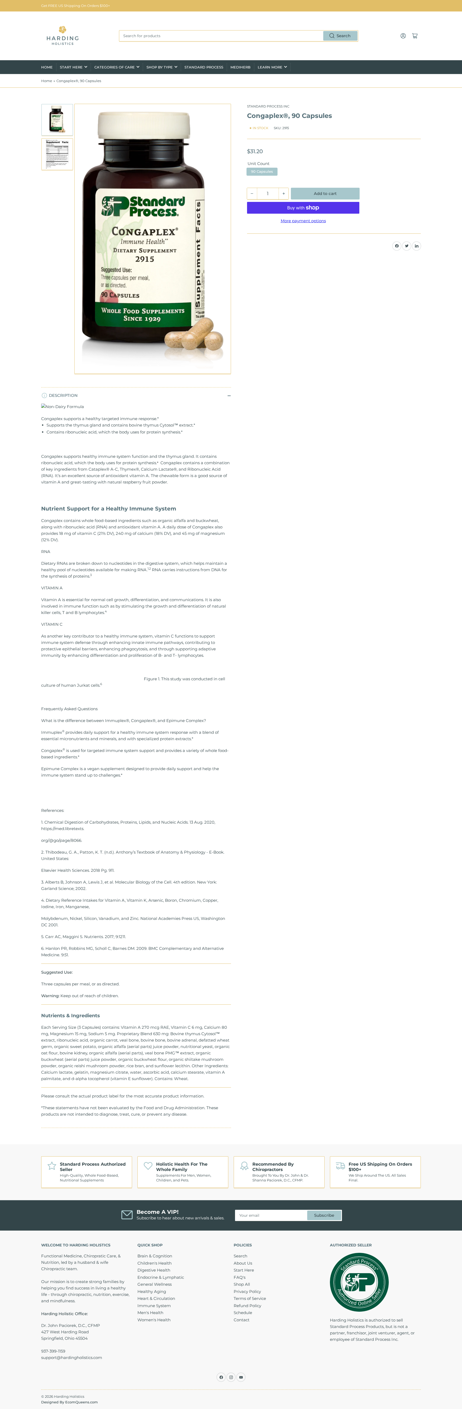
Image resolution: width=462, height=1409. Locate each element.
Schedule (243, 1312)
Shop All (242, 1284)
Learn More (270, 67)
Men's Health (150, 1312)
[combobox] (238, 35)
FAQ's (239, 1277)
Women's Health (154, 1319)
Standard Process (203, 67)
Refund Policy (247, 1305)
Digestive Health (153, 1270)
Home (47, 67)
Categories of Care (114, 67)
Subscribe (324, 1215)
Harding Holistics (69, 1396)
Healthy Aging (151, 1291)
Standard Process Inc (268, 106)
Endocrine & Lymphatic (160, 1277)
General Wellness (154, 1284)
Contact (241, 1319)
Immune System (154, 1305)
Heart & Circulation (156, 1298)
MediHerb (240, 67)
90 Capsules (262, 171)
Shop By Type (160, 67)
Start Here (71, 67)
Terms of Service (250, 1298)
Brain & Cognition (154, 1255)
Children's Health (154, 1263)
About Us (243, 1263)
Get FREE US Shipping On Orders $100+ (75, 5)
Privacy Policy (247, 1291)
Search (344, 35)
